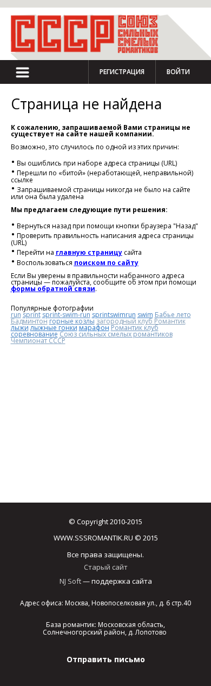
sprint (32, 314)
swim (145, 314)
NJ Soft (70, 581)
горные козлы (72, 321)
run (16, 314)
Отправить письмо (106, 659)
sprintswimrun (114, 314)
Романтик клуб (135, 327)
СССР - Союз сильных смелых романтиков (89, 34)
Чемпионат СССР (38, 340)
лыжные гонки (53, 327)
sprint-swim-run (66, 314)
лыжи (20, 327)
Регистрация (122, 71)
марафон (94, 327)
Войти (178, 71)
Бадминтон (29, 321)
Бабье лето (173, 314)
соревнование (34, 334)
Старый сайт (106, 567)
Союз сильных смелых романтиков (116, 334)
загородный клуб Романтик (141, 321)
